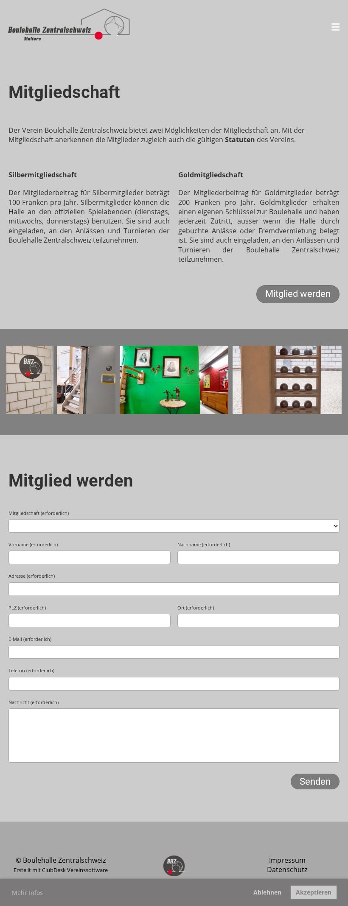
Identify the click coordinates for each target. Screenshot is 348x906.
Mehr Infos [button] (27, 893)
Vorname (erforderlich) (33, 544)
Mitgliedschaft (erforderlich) (38, 513)
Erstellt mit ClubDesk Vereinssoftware (61, 870)
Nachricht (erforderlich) (33, 702)
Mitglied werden (298, 293)
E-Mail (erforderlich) (29, 639)
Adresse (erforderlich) (31, 576)
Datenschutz (287, 869)
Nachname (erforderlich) (203, 544)
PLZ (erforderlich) (27, 607)
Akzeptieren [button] (313, 892)
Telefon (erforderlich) (31, 670)
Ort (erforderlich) (195, 607)
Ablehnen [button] (267, 892)
